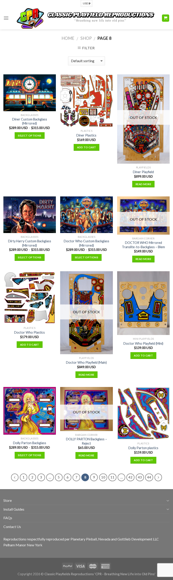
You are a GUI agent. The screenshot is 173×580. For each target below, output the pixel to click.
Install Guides (13, 509)
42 (130, 477)
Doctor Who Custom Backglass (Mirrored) (86, 243)
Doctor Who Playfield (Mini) (143, 343)
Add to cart (86, 147)
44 (149, 477)
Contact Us (12, 526)
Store (7, 500)
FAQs (7, 518)
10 (103, 477)
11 (112, 477)
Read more (143, 184)
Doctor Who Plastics (29, 332)
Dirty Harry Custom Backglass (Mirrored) (29, 243)
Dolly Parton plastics (143, 448)
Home (67, 38)
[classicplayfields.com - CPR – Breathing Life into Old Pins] (85, 18)
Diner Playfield (143, 172)
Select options (29, 135)
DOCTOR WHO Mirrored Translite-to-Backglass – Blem (143, 245)
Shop (86, 38)
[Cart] (165, 18)
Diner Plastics (86, 135)
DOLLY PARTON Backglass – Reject (86, 441)
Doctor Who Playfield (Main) (86, 362)
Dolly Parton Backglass (29, 443)
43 (140, 477)
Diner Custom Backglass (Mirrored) (29, 121)
